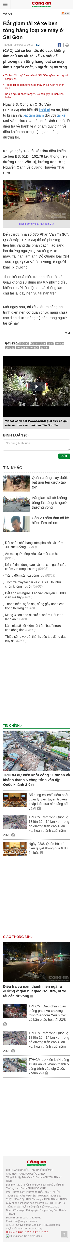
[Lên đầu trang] (64, 1234)
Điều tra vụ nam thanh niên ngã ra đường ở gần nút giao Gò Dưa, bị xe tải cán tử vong (34, 991)
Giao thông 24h (17, 937)
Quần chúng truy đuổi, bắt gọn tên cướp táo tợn (50, 482)
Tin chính (11, 725)
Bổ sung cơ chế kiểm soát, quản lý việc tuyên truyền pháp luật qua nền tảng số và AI (49, 801)
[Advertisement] (36, 685)
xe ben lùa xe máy (28, 347)
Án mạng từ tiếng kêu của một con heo (32, 553)
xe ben (60, 343)
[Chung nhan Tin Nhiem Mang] (24, 1235)
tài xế (61, 115)
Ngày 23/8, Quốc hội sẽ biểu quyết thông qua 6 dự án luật (48, 848)
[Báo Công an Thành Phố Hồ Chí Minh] (41, 4)
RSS (66, 13)
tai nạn (44, 347)
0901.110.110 (40, 1232)
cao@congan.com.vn (25, 1221)
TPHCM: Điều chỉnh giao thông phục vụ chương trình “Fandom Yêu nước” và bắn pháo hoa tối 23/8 (48, 1013)
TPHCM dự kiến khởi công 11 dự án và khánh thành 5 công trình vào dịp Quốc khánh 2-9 (36, 780)
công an (10, 347)
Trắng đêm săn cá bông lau (24, 575)
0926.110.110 (23, 1232)
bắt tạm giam (33, 115)
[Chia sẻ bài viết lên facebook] (59, 45)
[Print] (67, 45)
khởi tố (44, 110)
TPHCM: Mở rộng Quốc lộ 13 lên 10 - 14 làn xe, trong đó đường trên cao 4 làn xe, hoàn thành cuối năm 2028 (36, 826)
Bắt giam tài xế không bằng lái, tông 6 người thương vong (50, 502)
